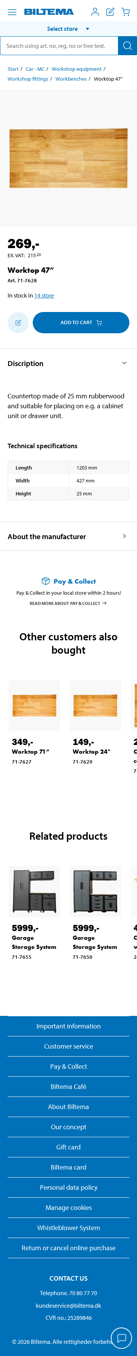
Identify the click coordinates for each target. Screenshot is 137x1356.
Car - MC (35, 68)
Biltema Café (68, 1086)
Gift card (68, 1147)
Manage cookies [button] (69, 1207)
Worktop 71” (30, 752)
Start (13, 68)
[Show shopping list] (110, 12)
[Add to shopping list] (18, 322)
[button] (68, 28)
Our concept (68, 1126)
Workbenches (71, 78)
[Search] (127, 45)
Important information (69, 1026)
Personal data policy (68, 1187)
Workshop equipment (77, 68)
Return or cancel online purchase (69, 1247)
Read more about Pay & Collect (65, 603)
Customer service (68, 1046)
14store (44, 295)
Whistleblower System (68, 1227)
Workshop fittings (28, 78)
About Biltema (68, 1106)
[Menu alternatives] (12, 12)
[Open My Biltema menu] (95, 12)
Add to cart (76, 322)
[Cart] (125, 12)
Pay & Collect (68, 1066)
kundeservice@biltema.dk (68, 1305)
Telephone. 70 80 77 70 (68, 1293)
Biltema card (68, 1167)
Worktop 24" (91, 752)
